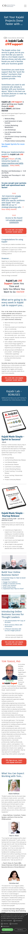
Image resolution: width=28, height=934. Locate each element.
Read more (20, 918)
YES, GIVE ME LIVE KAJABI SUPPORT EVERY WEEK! (14, 231)
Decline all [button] (20, 929)
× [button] (26, 914)
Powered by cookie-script (5, 932)
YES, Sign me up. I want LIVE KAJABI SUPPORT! (14, 761)
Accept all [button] (7, 929)
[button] (14, 926)
